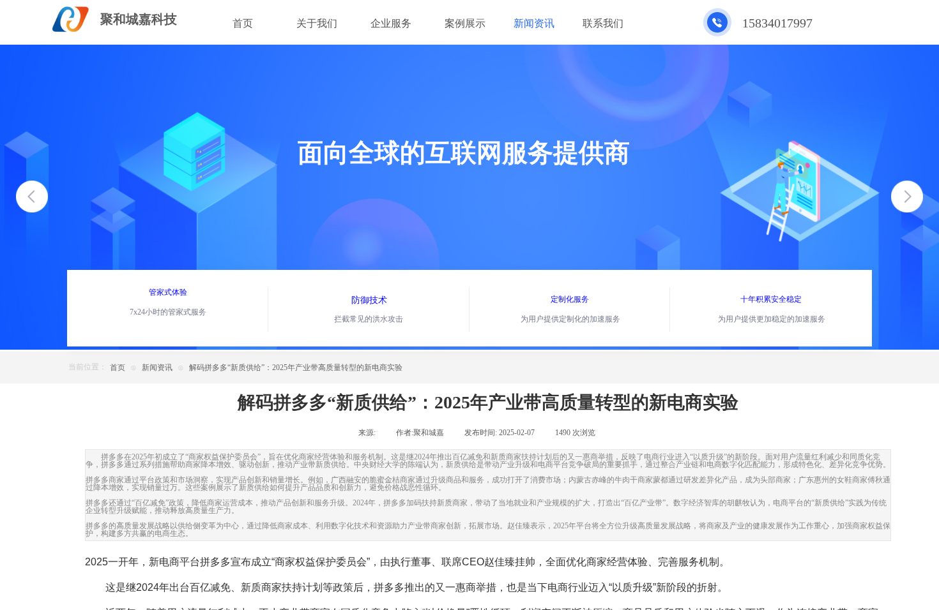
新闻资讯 (157, 367)
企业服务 (390, 23)
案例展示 (465, 23)
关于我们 (316, 23)
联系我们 (603, 23)
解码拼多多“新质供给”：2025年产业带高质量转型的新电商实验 (295, 367)
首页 (117, 367)
